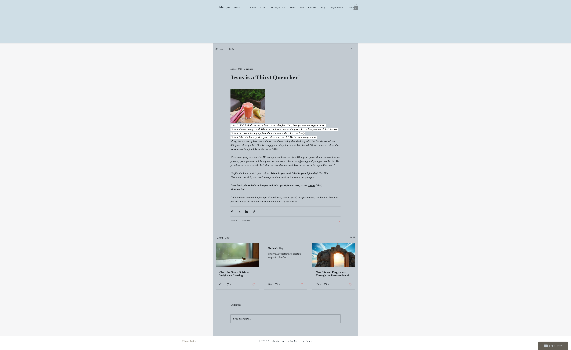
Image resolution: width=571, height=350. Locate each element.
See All (352, 237)
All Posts (219, 49)
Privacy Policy (189, 341)
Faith (231, 49)
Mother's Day (275, 248)
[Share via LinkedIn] (246, 211)
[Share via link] (253, 211)
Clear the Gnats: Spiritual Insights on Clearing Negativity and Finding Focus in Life (236, 274)
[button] (355, 7)
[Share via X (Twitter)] (239, 211)
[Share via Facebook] (231, 211)
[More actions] (339, 69)
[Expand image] (247, 106)
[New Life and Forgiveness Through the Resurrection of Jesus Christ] (333, 255)
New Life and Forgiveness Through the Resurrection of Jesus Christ (332, 274)
